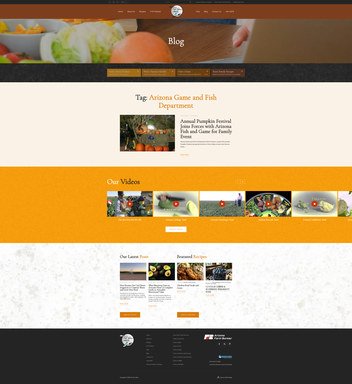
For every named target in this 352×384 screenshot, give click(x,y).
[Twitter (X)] (113, 2)
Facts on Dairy (177, 349)
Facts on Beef (177, 342)
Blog (206, 12)
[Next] (243, 181)
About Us (131, 12)
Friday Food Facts (238, 2)
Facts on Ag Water (178, 364)
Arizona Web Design (226, 377)
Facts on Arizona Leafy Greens (182, 353)
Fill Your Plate (134, 377)
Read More (184, 154)
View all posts (130, 315)
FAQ (198, 12)
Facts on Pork (177, 346)
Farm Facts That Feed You (222, 2)
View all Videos (176, 229)
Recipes (142, 12)
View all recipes (188, 315)
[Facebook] (109, 2)
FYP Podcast (155, 12)
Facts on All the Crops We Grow (182, 357)
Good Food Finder (226, 364)
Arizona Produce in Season (204, 2)
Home (120, 12)
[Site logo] (127, 349)
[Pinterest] (117, 2)
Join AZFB (230, 12)
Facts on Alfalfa (177, 360)
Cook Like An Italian (215, 361)
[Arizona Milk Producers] (225, 357)
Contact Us (216, 12)
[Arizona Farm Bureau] (124, 2)
